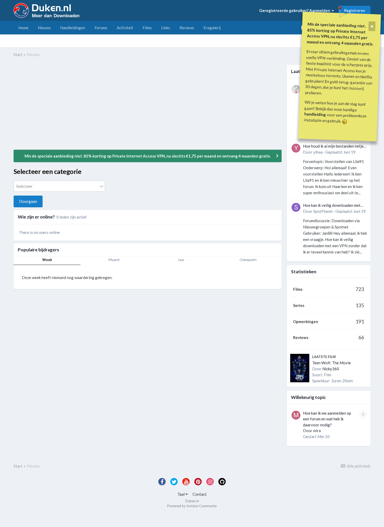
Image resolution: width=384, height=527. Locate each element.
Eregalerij (212, 27)
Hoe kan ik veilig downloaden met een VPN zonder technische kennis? (333, 205)
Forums (101, 27)
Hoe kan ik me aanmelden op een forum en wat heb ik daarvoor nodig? (327, 419)
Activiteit (125, 27)
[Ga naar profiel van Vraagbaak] (296, 89)
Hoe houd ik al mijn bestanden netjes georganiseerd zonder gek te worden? (334, 146)
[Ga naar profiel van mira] (296, 415)
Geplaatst (340, 152)
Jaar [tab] (181, 260)
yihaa (318, 152)
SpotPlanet (323, 211)
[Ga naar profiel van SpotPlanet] (296, 207)
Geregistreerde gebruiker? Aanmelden (295, 10)
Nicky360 (330, 368)
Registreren (354, 10)
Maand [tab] (114, 260)
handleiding (315, 114)
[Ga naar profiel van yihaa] (296, 148)
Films (147, 27)
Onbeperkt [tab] (248, 260)
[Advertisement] (109, 107)
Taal (181, 494)
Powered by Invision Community (192, 506)
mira (317, 430)
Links (165, 27)
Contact (200, 494)
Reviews (186, 27)
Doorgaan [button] (28, 201)
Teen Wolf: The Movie (331, 362)
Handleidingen (72, 27)
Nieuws (44, 27)
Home (23, 27)
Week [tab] (47, 260)
